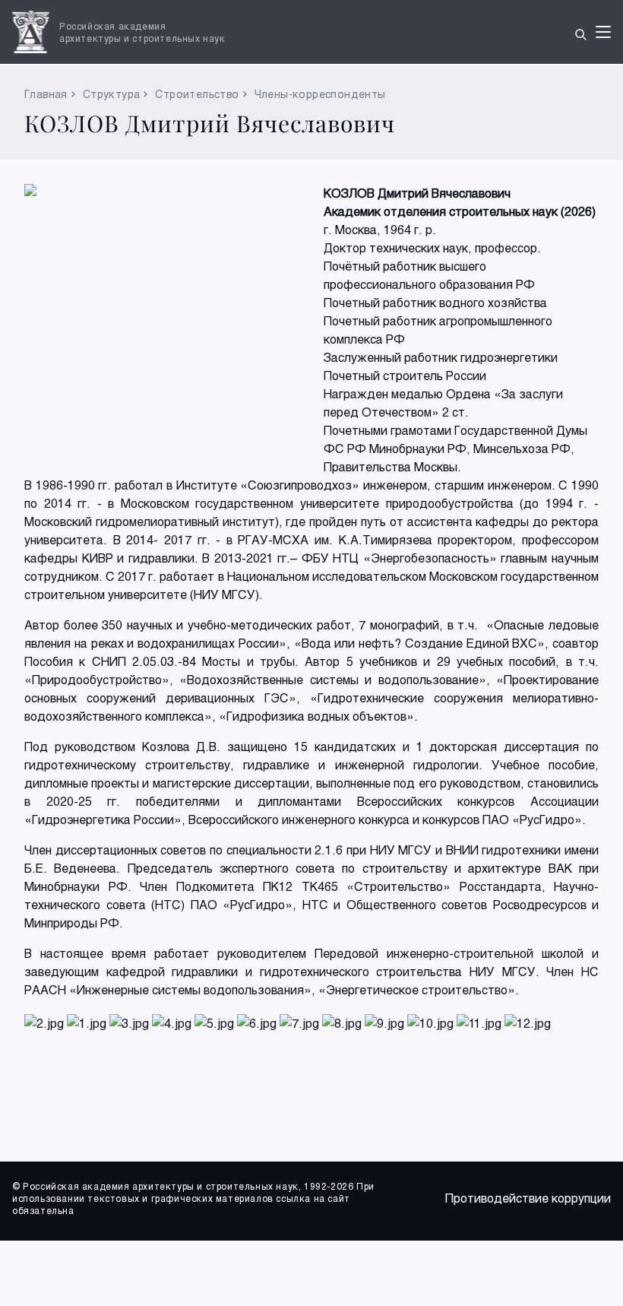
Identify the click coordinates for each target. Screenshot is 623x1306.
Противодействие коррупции (528, 1197)
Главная (46, 93)
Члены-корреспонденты (320, 93)
